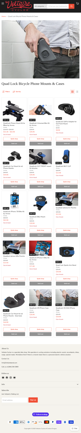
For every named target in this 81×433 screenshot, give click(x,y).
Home (4, 16)
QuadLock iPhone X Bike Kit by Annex (39, 259)
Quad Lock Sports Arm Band (66, 265)
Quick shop (14, 139)
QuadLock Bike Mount (37, 217)
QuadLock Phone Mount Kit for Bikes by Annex (14, 124)
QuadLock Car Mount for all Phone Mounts (13, 167)
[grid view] (72, 91)
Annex (5, 127)
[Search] (71, 6)
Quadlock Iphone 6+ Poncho (66, 208)
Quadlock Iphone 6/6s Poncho (14, 256)
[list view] (77, 91)
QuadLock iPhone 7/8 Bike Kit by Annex (13, 212)
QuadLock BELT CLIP (63, 166)
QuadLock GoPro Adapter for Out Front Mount (66, 123)
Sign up (33, 400)
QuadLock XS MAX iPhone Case (65, 309)
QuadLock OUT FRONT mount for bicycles (40, 167)
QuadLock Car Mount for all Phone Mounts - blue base (13, 315)
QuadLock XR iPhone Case (39, 308)
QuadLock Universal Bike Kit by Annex (39, 124)
